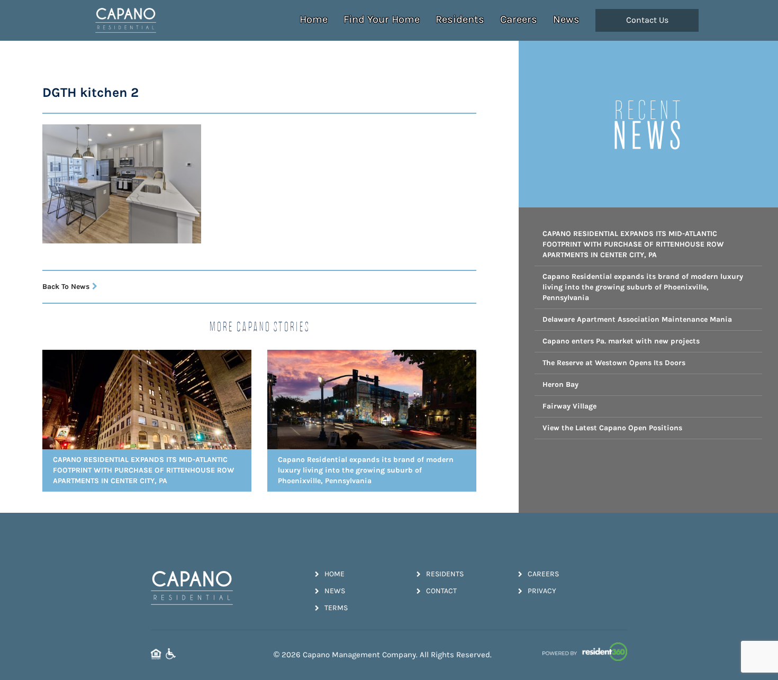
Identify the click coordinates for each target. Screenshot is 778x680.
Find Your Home (381, 19)
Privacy (542, 591)
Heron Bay (560, 384)
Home (314, 19)
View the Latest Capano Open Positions (612, 427)
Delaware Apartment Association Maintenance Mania (637, 319)
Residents (460, 19)
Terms (336, 608)
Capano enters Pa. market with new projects (621, 341)
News (566, 19)
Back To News (65, 286)
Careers (518, 19)
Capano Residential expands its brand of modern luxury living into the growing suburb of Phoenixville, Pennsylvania (642, 287)
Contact (441, 591)
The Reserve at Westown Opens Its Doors (613, 362)
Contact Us (647, 20)
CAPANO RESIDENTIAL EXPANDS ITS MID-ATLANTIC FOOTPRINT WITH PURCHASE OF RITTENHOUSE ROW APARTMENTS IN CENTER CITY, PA (633, 244)
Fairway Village (569, 406)
